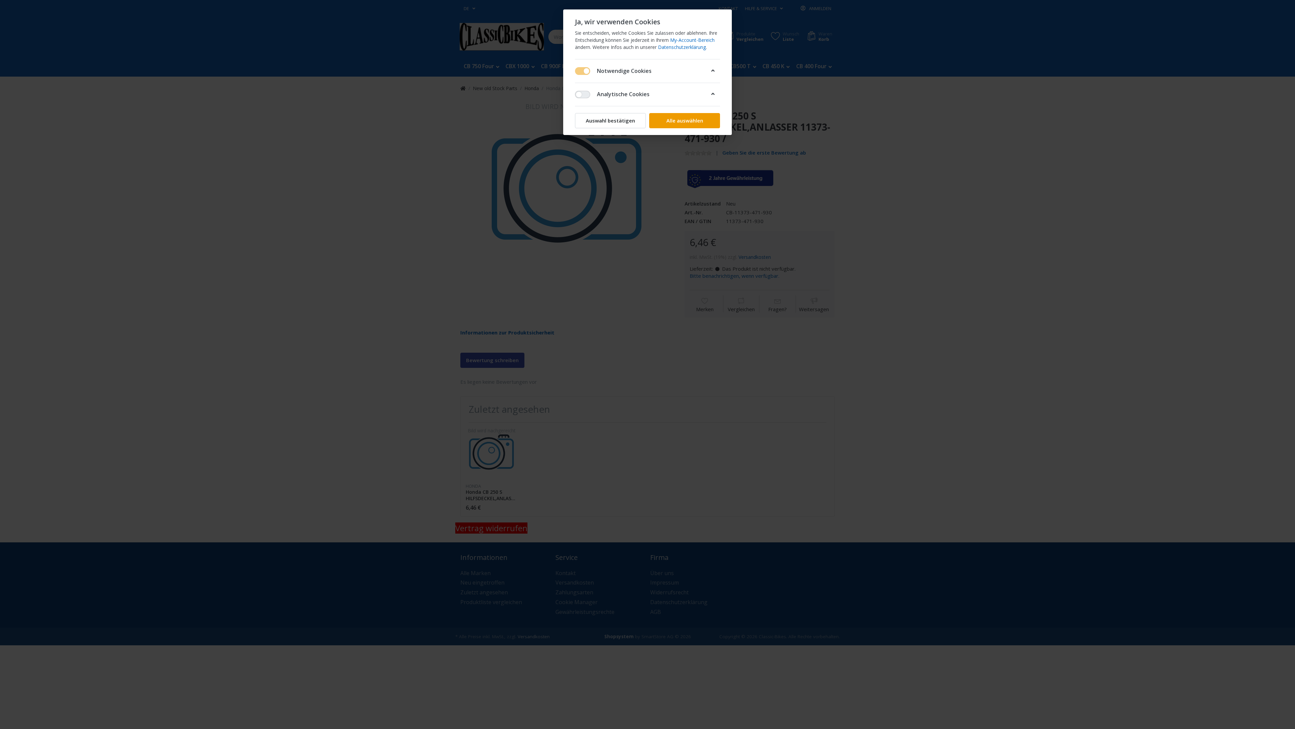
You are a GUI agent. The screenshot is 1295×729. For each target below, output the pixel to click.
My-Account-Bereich (692, 40)
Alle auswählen (684, 120)
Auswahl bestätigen (610, 120)
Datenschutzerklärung (682, 47)
